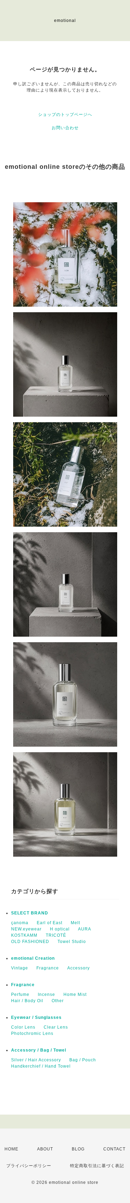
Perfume (20, 994)
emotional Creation (33, 958)
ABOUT (45, 1149)
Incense (46, 994)
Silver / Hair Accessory (36, 1059)
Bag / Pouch (82, 1059)
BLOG (78, 1149)
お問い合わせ (65, 127)
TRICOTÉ (56, 935)
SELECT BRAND (29, 913)
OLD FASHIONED (30, 941)
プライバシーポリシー (28, 1165)
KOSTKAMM (24, 935)
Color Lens (23, 1027)
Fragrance (47, 968)
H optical (60, 929)
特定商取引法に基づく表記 (97, 1165)
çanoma (19, 922)
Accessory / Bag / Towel (38, 1050)
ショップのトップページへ (65, 114)
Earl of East (49, 922)
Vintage (19, 968)
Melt (75, 922)
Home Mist (75, 994)
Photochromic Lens (32, 1033)
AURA (84, 929)
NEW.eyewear (26, 929)
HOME (11, 1149)
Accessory (78, 968)
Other (58, 1000)
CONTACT (114, 1149)
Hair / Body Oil (27, 1000)
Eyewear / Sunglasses (36, 1017)
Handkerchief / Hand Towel (41, 1066)
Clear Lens (56, 1027)
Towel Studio (72, 941)
